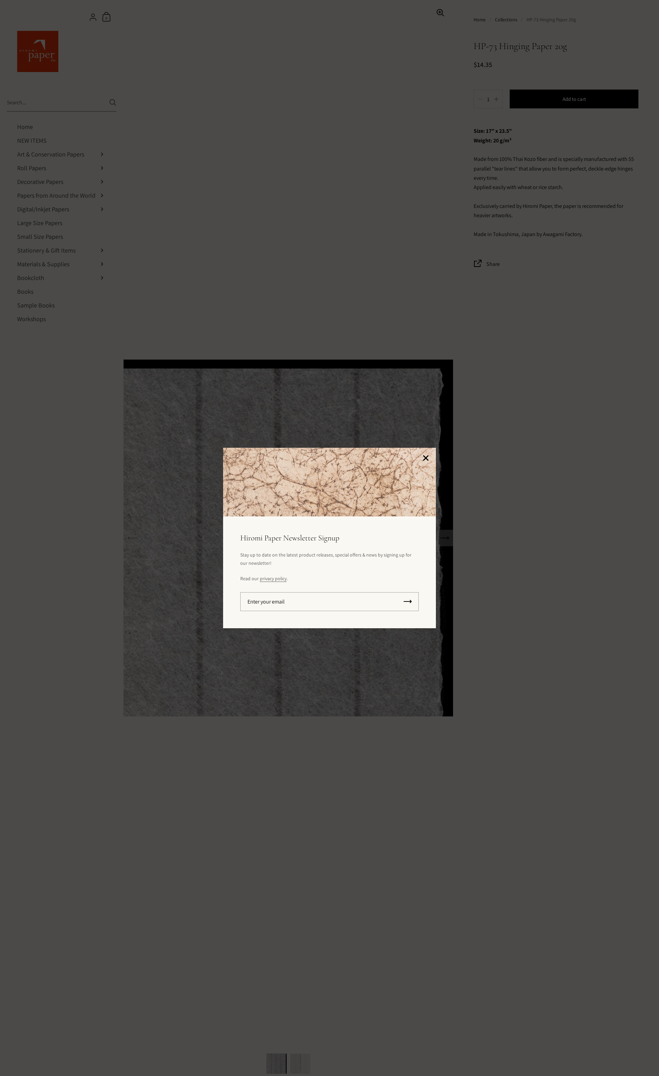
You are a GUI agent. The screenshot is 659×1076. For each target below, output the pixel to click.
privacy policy (273, 578)
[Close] (425, 458)
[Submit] (408, 601)
